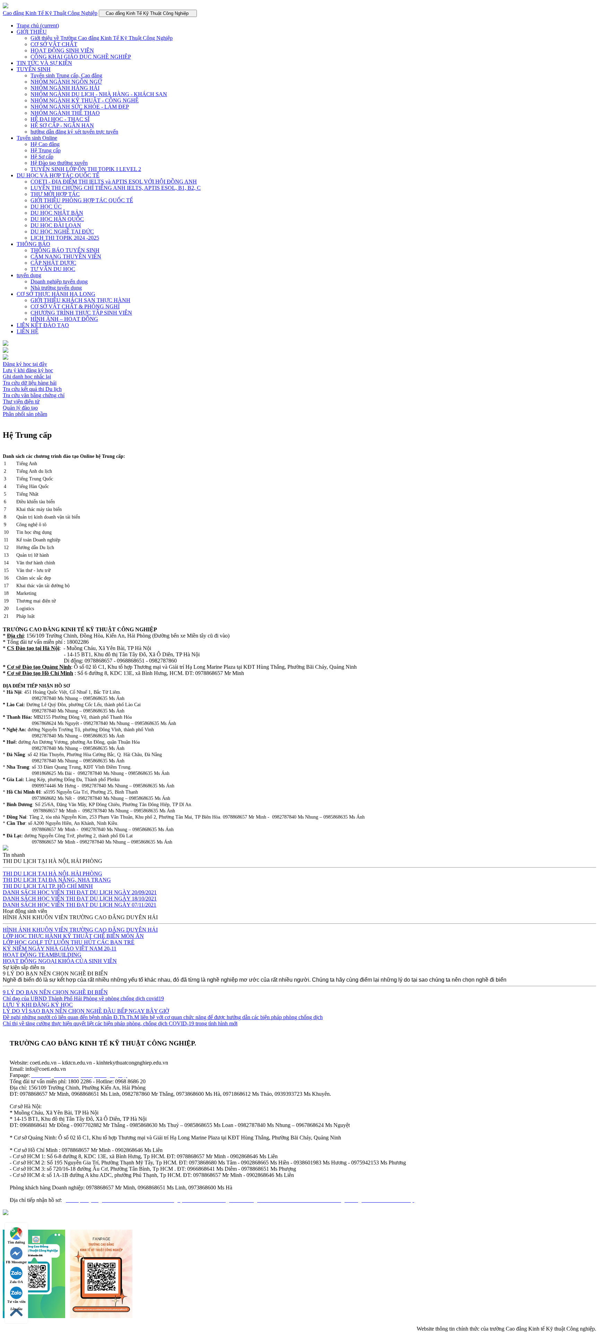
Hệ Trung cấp (46, 150)
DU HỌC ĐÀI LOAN (56, 225)
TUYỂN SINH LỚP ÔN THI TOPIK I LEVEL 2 (86, 169)
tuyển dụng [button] (29, 275)
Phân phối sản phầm (25, 414)
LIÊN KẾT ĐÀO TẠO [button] (43, 325)
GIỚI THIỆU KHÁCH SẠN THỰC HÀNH (80, 300)
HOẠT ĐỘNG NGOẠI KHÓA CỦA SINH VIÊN (60, 961)
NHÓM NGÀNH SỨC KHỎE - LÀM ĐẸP (80, 107)
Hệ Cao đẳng (45, 144)
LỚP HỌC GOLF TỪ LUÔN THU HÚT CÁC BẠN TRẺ (68, 942)
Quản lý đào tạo (20, 408)
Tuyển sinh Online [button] (37, 138)
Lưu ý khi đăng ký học (28, 370)
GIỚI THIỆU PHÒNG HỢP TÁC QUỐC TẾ (82, 200)
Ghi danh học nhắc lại (27, 376)
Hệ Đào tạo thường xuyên (59, 163)
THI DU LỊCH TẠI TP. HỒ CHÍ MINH (48, 886)
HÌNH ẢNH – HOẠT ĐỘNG (64, 319)
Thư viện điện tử (21, 401)
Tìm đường (16, 1242)
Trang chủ (38, 25)
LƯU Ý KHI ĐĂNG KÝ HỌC (38, 1005)
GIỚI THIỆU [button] (32, 32)
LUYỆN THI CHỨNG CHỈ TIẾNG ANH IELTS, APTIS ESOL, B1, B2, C (116, 188)
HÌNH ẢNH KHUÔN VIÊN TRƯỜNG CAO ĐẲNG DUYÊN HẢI (80, 930)
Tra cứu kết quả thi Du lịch (32, 389)
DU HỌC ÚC (46, 207)
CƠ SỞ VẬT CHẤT (54, 44)
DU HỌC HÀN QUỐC (57, 219)
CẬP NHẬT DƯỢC (53, 263)
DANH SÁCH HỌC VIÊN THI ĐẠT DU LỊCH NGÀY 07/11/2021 (79, 905)
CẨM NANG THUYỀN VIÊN (66, 256)
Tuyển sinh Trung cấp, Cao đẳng (66, 75)
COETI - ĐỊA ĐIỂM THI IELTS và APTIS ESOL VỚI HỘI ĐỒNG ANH (114, 182)
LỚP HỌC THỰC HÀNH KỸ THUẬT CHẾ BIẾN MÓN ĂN (73, 936)
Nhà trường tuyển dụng (56, 288)
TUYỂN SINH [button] (34, 69)
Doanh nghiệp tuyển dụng (59, 281)
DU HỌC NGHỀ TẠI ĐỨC (62, 231)
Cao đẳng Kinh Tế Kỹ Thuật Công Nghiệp (50, 13)
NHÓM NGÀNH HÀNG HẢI (65, 88)
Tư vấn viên (16, 1302)
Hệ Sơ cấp (42, 157)
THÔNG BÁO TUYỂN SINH (65, 250)
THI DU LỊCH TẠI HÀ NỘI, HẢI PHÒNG (52, 874)
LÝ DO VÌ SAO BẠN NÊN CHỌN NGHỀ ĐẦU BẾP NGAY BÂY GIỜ (86, 1011)
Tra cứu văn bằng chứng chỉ (33, 395)
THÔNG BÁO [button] (33, 244)
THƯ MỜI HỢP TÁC (55, 194)
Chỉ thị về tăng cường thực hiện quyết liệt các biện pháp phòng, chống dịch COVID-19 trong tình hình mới (120, 1023)
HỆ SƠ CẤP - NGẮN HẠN (62, 125)
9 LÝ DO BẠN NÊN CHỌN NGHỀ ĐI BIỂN (55, 992)
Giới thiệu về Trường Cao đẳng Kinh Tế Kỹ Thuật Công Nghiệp (102, 38)
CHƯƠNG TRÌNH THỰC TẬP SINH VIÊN (81, 313)
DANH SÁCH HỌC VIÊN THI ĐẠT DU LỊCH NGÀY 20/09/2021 (80, 892)
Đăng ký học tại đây (25, 364)
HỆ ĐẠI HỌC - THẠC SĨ (60, 119)
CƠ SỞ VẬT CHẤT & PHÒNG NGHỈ (75, 306)
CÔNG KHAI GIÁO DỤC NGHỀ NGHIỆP (81, 57)
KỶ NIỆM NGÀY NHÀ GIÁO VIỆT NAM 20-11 (59, 948)
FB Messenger (16, 1262)
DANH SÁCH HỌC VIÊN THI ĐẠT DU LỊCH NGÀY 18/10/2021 (80, 899)
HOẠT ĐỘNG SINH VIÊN (62, 50)
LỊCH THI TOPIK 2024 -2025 (65, 238)
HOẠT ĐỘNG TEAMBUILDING (42, 955)
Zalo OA (16, 1282)
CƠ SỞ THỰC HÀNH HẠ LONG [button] (56, 294)
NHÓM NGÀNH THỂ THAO (65, 113)
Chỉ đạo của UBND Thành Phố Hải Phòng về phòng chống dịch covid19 (83, 998)
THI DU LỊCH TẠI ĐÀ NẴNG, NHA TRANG (57, 880)
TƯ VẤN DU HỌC (53, 269)
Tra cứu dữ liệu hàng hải (30, 383)
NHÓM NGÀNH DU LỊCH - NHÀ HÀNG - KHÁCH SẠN (99, 94)
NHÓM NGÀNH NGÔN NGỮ (66, 82)
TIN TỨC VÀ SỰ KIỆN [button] (44, 63)
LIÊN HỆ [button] (27, 331)
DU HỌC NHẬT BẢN (57, 213)
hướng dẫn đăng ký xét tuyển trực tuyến (74, 132)
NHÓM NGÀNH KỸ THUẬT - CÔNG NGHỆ (85, 100)
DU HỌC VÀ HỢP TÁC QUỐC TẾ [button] (58, 175)
